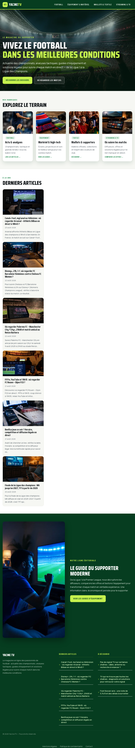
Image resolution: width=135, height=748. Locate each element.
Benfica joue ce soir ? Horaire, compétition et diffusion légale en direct (76, 720)
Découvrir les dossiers (17, 80)
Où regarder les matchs (49, 80)
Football (58, 4)
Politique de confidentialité (71, 746)
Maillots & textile (103, 4)
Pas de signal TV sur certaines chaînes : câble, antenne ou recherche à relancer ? (114, 664)
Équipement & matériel (78, 4)
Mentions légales (49, 746)
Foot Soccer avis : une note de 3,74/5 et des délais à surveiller (114, 692)
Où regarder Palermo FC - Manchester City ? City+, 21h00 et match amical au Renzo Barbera (76, 693)
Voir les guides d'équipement (88, 598)
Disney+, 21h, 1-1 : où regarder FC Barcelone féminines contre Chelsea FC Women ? (76, 679)
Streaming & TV (123, 4)
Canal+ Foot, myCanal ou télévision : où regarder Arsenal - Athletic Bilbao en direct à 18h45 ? (77, 664)
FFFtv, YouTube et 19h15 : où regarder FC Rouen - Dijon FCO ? (76, 706)
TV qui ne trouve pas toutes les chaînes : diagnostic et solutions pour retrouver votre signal (115, 679)
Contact (89, 746)
